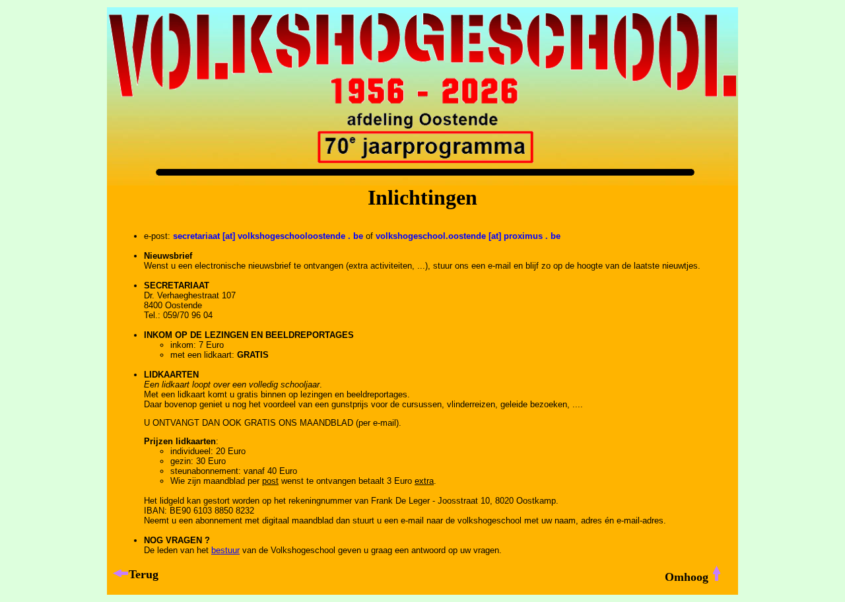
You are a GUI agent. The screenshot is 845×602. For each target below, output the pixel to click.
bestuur (225, 550)
